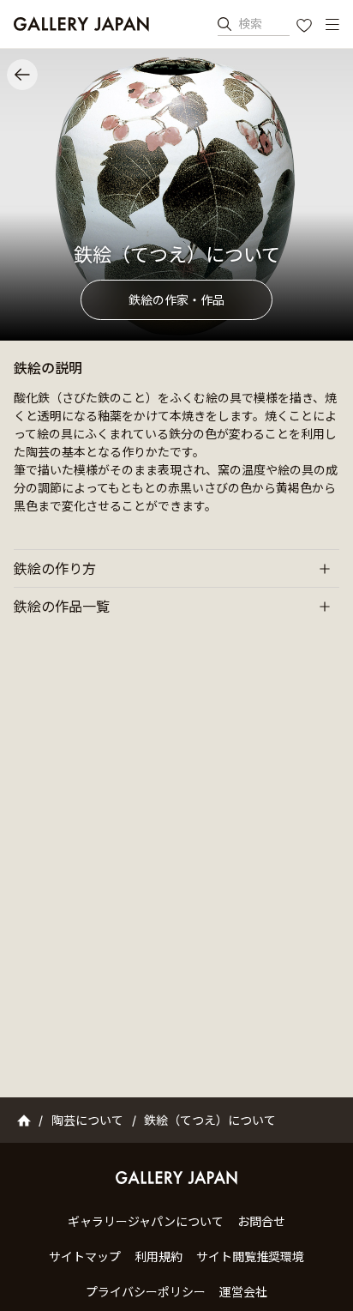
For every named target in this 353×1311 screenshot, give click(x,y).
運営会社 (243, 1291)
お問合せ (261, 1221)
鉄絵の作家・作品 (176, 300)
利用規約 (158, 1256)
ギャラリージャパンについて (146, 1221)
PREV (22, 74)
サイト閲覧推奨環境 (250, 1256)
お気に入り (305, 27)
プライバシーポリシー (146, 1291)
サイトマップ (85, 1256)
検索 (250, 23)
